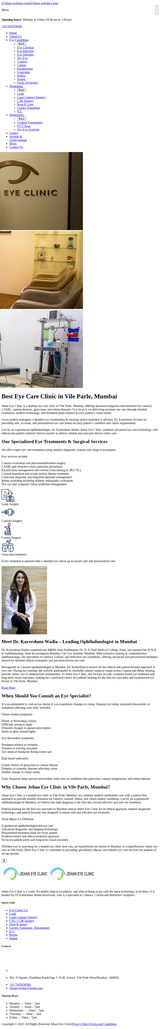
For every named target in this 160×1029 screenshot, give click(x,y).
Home (13, 33)
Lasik (20, 93)
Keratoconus (25, 68)
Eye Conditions (18, 40)
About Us (15, 36)
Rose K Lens (25, 104)
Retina (21, 75)
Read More (8, 687)
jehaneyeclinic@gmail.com (26, 988)
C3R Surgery (25, 100)
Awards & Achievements (18, 138)
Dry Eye (22, 58)
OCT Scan (23, 126)
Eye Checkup (25, 47)
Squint (21, 79)
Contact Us (16, 147)
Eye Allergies (25, 54)
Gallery (14, 133)
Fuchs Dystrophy (27, 82)
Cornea (21, 65)
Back (22, 43)
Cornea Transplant (28, 107)
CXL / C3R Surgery (21, 920)
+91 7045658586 (20, 984)
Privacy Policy (81, 1024)
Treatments (16, 86)
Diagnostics (16, 115)
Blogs (13, 143)
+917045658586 (12, 26)
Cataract (22, 61)
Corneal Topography (30, 122)
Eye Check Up (18, 910)
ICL (19, 111)
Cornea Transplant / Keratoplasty (29, 927)
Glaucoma (23, 72)
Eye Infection (25, 51)
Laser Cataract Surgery (31, 97)
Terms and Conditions (103, 1024)
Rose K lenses (18, 924)
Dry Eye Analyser (28, 129)
